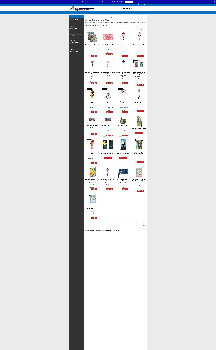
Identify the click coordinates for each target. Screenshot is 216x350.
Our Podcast (95, 12)
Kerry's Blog (127, 12)
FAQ (80, 12)
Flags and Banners (74, 19)
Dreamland (136, 12)
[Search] (133, 9)
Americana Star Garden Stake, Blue (123, 73)
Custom (71, 21)
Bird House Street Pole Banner (139, 128)
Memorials (72, 40)
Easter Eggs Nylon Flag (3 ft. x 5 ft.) (123, 180)
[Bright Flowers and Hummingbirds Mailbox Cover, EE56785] (92, 118)
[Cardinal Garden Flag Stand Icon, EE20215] (92, 144)
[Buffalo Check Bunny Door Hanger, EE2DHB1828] (107, 93)
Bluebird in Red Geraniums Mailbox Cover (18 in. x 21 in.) (107, 126)
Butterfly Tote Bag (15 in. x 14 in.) (123, 126)
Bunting (72, 26)
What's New (72, 44)
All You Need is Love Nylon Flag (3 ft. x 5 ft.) (108, 45)
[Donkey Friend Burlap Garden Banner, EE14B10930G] (139, 144)
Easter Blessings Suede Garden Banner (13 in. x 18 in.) (92, 207)
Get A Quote (72, 12)
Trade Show (72, 33)
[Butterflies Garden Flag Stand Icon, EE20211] (92, 93)
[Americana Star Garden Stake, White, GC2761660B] (107, 64)
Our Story (87, 12)
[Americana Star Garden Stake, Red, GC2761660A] (92, 64)
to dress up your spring (111, 230)
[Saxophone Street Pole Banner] (123, 144)
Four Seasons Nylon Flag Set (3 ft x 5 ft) (92, 45)
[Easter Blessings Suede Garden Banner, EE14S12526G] (92, 199)
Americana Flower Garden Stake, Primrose (139, 45)
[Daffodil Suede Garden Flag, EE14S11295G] (92, 172)
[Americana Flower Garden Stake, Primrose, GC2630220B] (139, 37)
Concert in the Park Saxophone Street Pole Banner (123, 152)
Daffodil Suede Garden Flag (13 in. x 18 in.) (92, 180)
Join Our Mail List (74, 51)
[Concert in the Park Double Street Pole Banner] (107, 144)
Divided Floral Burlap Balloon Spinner (107, 180)
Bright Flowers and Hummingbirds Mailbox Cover (92, 124)
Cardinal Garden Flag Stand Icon (92, 152)
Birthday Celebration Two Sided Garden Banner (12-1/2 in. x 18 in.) (139, 73)
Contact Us (144, 12)
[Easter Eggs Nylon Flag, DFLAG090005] (123, 172)
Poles (71, 24)
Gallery (140, 29)
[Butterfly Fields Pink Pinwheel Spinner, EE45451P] (123, 93)
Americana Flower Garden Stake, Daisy (123, 45)
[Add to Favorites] (95, 56)
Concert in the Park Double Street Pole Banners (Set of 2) (108, 152)
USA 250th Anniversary (75, 37)
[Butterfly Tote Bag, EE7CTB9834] (123, 119)
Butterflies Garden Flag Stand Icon (92, 101)
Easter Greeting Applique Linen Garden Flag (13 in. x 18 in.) (138, 181)
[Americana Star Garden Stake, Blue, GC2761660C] (123, 64)
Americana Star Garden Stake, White (108, 73)
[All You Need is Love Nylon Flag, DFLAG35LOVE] (107, 37)
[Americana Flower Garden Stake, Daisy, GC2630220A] (123, 37)
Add (93, 55)
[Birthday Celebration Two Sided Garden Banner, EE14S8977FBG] (139, 64)
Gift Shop (72, 35)
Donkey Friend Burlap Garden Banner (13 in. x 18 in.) (138, 152)
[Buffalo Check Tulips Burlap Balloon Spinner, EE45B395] (139, 93)
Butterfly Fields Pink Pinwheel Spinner (123, 101)
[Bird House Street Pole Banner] (139, 121)
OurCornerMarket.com (116, 12)
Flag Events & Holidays (75, 42)
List (145, 29)
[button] (214, 1)
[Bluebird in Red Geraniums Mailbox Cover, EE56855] (107, 119)
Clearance (72, 49)
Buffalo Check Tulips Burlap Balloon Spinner (139, 101)
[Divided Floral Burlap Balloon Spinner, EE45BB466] (107, 172)
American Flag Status (74, 54)
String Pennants (73, 28)
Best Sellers (72, 47)
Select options (138, 133)
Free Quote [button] (129, 1)
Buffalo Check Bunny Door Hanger (108, 101)
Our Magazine (105, 12)
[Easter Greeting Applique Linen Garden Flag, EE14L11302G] (139, 172)
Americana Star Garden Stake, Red (92, 73)
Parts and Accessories (75, 31)
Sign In (135, 4)
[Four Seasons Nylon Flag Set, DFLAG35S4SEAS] (92, 37)
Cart (143, 4)
